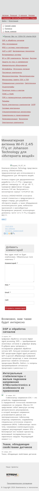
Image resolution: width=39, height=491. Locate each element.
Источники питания (21, 69)
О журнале (23, 15)
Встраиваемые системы (11, 55)
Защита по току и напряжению (15, 62)
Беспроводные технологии (24, 51)
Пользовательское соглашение (19, 483)
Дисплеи (33, 58)
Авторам (5, 15)
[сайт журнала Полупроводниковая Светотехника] (26, 471)
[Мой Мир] (12, 233)
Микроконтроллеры (10, 76)
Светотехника (30, 83)
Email (8, 292)
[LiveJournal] (14, 233)
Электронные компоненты (13, 122)
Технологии (23, 119)
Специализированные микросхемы (16, 112)
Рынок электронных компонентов (16, 104)
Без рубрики (10, 229)
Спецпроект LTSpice (28, 18)
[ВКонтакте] (5, 233)
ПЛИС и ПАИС (8, 94)
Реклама (31, 15)
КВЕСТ (4, 219)
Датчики (25, 58)
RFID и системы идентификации (15, 47)
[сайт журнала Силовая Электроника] (26, 467)
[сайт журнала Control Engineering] (27, 475)
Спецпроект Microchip (10, 18)
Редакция (13, 15)
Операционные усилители (13, 83)
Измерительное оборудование (14, 65)
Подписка (8, 29)
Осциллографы (8, 87)
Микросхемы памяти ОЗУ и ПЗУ (15, 79)
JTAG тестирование (9, 44)
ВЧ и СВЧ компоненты (11, 58)
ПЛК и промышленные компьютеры (17, 97)
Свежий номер (10, 26)
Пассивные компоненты (12, 72)
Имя (7, 285)
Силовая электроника (11, 108)
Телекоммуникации (10, 119)
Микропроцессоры (26, 76)
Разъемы (5, 101)
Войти (4, 21)
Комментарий (11, 263)
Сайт (7, 300)
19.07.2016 (9, 226)
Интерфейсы (7, 69)
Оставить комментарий (14, 231)
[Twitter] (7, 233)
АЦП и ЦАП (7, 51)
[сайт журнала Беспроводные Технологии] (12, 475)
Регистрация (13, 21)
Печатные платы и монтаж (13, 90)
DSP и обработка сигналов (13, 40)
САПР (33, 104)
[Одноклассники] (9, 233)
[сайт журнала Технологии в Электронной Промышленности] (10, 471)
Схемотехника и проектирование (15, 115)
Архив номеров (10, 31)
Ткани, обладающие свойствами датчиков (19, 449)
